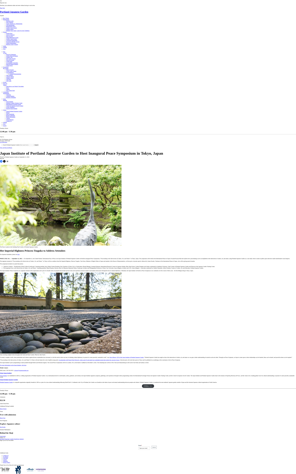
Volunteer (8, 94)
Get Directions (3, 142)
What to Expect (10, 69)
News (7, 87)
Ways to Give (9, 36)
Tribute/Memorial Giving (12, 37)
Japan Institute (5, 99)
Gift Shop (8, 79)
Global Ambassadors (11, 43)
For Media (5, 457)
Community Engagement (6, 92)
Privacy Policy (6, 462)
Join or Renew (9, 22)
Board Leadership (10, 115)
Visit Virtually (9, 75)
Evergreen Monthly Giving (12, 41)
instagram (7, 439)
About (4, 110)
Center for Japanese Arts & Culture (14, 105)
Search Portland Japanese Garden (11, 145)
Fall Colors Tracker (11, 58)
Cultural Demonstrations (15, 74)
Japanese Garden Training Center (14, 103)
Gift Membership (10, 25)
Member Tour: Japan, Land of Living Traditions (17, 30)
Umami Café (9, 57)
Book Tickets (3, 408)
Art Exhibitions (10, 72)
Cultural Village (10, 76)
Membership (6, 19)
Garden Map (9, 61)
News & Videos (5, 84)
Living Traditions (10, 107)
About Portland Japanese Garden (14, 111)
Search (4, 125)
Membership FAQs (10, 26)
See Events (2, 427)
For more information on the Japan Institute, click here (13, 365)
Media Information (10, 117)
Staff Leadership (10, 114)
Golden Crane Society (11, 28)
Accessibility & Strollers (12, 63)
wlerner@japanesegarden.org (21, 370)
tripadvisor (16, 439)
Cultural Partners (10, 96)
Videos (8, 89)
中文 (4, 49)
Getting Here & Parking (12, 56)
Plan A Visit (4, 52)
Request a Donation (11, 97)
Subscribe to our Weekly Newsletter (15, 86)
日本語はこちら (148, 386)
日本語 (5, 47)
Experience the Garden (6, 67)
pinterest (22, 439)
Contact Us (9, 121)
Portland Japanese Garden (14, 11)
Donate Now (9, 33)
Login (4, 46)
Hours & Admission (11, 54)
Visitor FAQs (9, 65)
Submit (154, 447)
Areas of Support (10, 34)
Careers (8, 118)
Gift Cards (8, 81)
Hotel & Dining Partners (12, 64)
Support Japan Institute (11, 108)
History (8, 112)
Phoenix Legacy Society (12, 44)
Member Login (9, 21)
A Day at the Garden (11, 71)
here (18, 254)
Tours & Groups (10, 60)
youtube (12, 439)
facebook (2, 439)
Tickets (6, 18)
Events (4, 82)
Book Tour (2, 418)
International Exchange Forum (13, 104)
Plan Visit (2, 8)
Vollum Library (10, 29)
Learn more (3, 436)
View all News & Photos (6, 147)
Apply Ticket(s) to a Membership (14, 23)
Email (140, 445)
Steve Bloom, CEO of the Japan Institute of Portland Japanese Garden (127, 357)
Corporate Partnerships (11, 40)
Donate (5, 32)
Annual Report (9, 119)
